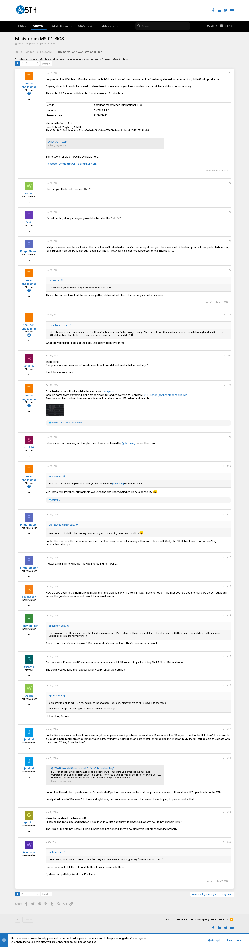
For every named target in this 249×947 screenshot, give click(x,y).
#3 (229, 212)
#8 (229, 385)
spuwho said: (55, 695)
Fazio (29, 222)
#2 (229, 183)
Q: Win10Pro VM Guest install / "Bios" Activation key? (83, 768)
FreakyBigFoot (29, 626)
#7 (229, 355)
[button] (46, 26)
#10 (229, 466)
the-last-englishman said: (62, 525)
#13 (229, 586)
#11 (229, 514)
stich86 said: (55, 476)
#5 (229, 270)
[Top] (227, 919)
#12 (229, 557)
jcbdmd (29, 739)
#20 (229, 842)
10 (36, 63)
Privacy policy (202, 919)
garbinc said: (55, 852)
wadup (29, 193)
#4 (229, 241)
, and (67, 422)
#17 (229, 729)
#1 (229, 73)
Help (213, 919)
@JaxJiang (128, 443)
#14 (229, 615)
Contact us (169, 919)
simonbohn (29, 597)
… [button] (31, 63)
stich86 (29, 366)
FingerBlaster (29, 251)
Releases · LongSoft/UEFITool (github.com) (72, 163)
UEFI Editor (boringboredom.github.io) (166, 395)
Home (221, 919)
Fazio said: (54, 280)
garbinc (29, 822)
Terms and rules (185, 919)
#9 (229, 437)
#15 (229, 656)
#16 (229, 685)
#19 (229, 812)
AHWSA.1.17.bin (57, 141)
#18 (229, 758)
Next (45, 63)
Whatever (29, 852)
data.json (108, 391)
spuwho (29, 666)
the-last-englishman (28, 43)
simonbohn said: (57, 626)
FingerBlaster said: (58, 325)
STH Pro (28, 919)
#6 (229, 314)
